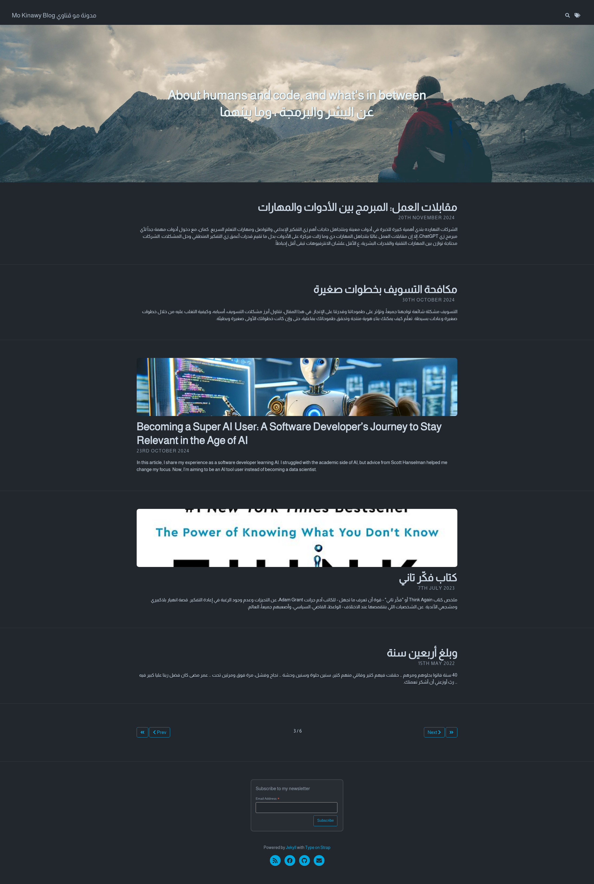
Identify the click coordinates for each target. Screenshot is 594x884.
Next (433, 732)
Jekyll (291, 847)
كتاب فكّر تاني (428, 577)
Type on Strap (317, 847)
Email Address (267, 798)
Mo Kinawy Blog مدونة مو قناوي (54, 15)
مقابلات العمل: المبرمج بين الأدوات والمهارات (357, 207)
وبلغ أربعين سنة (422, 653)
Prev (161, 732)
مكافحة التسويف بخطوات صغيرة (385, 289)
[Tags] (577, 15)
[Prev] (142, 732)
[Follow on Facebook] (290, 860)
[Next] (451, 732)
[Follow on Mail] (319, 860)
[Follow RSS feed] (275, 860)
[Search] (567, 15)
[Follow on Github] (304, 860)
